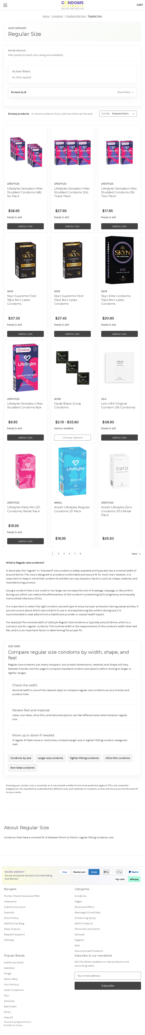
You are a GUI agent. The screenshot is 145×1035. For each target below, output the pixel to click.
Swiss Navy (11, 979)
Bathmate (10, 1006)
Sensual (79, 934)
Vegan (78, 901)
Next (135, 554)
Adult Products (84, 923)
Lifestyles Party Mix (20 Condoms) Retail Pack (23, 509)
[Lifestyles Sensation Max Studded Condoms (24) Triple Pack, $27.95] (72, 152)
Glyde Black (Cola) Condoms (67, 405)
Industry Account (14, 907)
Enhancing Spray (85, 918)
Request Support (14, 934)
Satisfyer (9, 968)
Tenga (7, 973)
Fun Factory (11, 984)
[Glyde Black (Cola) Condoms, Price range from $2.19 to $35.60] (72, 367)
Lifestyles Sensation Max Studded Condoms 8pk (25, 405)
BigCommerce (23, 1022)
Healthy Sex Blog (14, 923)
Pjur (6, 995)
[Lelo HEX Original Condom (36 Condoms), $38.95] (119, 367)
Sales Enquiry (12, 929)
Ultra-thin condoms (118, 758)
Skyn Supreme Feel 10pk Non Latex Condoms (68, 299)
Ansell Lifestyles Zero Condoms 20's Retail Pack (116, 511)
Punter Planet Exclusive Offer (22, 896)
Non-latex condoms (22, 767)
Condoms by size (20, 758)
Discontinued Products (89, 951)
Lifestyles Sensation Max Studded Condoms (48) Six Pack (25, 192)
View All (8, 1017)
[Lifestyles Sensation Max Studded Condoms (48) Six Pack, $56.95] (25, 152)
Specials (9, 912)
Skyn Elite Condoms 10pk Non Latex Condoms (116, 299)
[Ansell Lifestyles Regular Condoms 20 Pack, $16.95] (72, 471)
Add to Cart (25, 226)
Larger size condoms (50, 758)
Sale (77, 945)
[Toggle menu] (5, 5)
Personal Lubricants (87, 929)
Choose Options (72, 437)
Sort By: (106, 113)
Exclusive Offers (84, 907)
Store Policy (11, 918)
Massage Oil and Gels (88, 912)
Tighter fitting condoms (84, 758)
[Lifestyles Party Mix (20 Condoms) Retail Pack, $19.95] (25, 471)
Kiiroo (7, 1012)
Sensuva (9, 1001)
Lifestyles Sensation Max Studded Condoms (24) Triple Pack (72, 192)
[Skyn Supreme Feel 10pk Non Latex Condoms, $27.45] (72, 260)
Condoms (80, 896)
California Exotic (14, 962)
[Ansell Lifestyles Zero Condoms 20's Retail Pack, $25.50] (119, 471)
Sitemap (9, 940)
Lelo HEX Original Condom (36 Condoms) (118, 405)
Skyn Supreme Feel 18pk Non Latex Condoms (21, 299)
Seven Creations (14, 990)
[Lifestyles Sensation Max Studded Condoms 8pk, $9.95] (25, 367)
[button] (72, 92)
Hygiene (79, 940)
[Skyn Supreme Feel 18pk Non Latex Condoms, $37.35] (25, 260)
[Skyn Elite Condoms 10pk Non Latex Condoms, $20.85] (119, 260)
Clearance (10, 901)
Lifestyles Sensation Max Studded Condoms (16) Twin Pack (119, 192)
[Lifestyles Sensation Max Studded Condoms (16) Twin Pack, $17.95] (119, 152)
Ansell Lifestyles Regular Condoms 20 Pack (72, 509)
